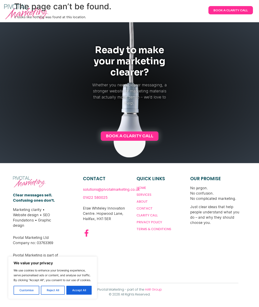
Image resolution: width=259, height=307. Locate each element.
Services (144, 194)
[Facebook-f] (86, 233)
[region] (52, 277)
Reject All (53, 290)
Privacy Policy (149, 222)
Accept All (79, 290)
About (142, 201)
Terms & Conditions (154, 229)
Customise (26, 290)
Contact (145, 208)
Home (141, 187)
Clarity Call (147, 215)
